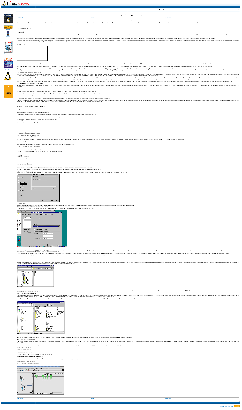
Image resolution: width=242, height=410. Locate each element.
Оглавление (92, 17)
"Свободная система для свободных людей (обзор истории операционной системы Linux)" (8, 83)
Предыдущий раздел (20, 17)
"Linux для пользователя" (8, 53)
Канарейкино (8, 36)
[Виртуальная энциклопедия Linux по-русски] (120, 3)
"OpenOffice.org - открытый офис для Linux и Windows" (8, 69)
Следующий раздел (168, 17)
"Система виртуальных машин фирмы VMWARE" (8, 99)
